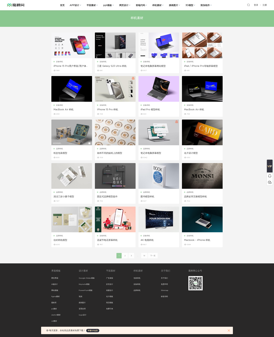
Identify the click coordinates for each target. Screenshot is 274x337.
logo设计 (82, 315)
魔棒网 (15, 5)
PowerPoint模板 (85, 290)
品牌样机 (59, 149)
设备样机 (59, 61)
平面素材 (91, 5)
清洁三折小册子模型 (64, 196)
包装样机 (137, 278)
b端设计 (54, 284)
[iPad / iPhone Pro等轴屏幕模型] (202, 45)
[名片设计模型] (202, 132)
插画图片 (173, 5)
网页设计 (123, 5)
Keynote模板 (84, 284)
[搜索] (248, 5)
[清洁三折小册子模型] (71, 176)
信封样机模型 (60, 240)
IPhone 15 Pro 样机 (107, 109)
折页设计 (109, 284)
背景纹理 (82, 309)
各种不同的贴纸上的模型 (109, 153)
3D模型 (189, 5)
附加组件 (205, 5)
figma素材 (55, 296)
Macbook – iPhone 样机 (197, 240)
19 (144, 256)
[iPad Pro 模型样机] (158, 89)
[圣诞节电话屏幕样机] (115, 219)
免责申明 (164, 284)
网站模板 (54, 290)
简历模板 (109, 302)
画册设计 (109, 290)
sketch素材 (56, 315)
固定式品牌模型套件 (107, 196)
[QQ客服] (270, 175)
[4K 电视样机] (158, 219)
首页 (62, 5)
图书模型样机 (147, 196)
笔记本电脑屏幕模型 (151, 153)
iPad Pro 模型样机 (150, 109)
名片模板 (109, 296)
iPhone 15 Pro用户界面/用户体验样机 (71, 66)
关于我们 (164, 278)
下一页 (152, 256)
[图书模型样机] (158, 176)
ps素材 (54, 309)
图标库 (54, 302)
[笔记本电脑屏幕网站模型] (158, 45)
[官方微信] (270, 182)
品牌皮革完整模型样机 (195, 196)
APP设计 (74, 5)
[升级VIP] (270, 166)
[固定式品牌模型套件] (115, 176)
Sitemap (164, 290)
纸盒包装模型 (60, 153)
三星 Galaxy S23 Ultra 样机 (112, 66)
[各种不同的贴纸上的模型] (115, 132)
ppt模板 (107, 5)
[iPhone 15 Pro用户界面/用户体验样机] (71, 45)
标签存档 (164, 296)
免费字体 (109, 309)
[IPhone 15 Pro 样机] (115, 89)
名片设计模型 (191, 153)
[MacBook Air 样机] (71, 89)
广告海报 (109, 278)
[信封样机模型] (71, 219)
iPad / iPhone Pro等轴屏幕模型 (201, 66)
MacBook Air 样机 (63, 109)
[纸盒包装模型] (71, 132)
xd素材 (54, 321)
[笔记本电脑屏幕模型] (158, 132)
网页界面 (54, 278)
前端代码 (140, 5)
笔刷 (80, 296)
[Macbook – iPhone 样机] (202, 219)
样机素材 (157, 5)
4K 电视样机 (147, 240)
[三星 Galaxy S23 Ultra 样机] (115, 45)
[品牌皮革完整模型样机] (202, 176)
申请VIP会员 (93, 330)
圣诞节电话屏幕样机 (107, 240)
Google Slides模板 (87, 278)
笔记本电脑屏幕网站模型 (153, 66)
